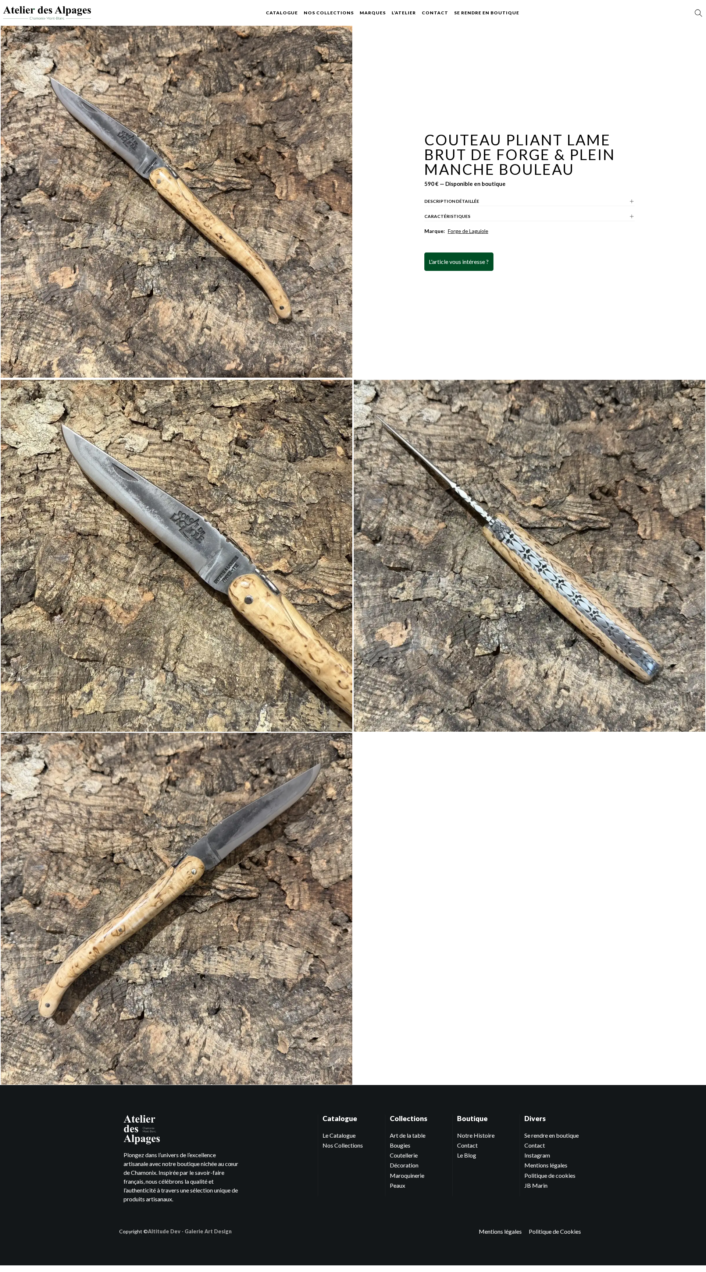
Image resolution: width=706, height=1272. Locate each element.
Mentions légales (545, 1165)
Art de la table (407, 1135)
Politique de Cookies (555, 1231)
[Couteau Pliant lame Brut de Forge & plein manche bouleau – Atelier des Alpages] (47, 13)
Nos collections (329, 12)
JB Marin (536, 1185)
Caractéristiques (447, 216)
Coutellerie (404, 1155)
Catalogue (282, 12)
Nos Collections (342, 1145)
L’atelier (404, 12)
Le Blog (466, 1155)
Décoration (404, 1165)
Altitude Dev (164, 1231)
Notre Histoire (476, 1135)
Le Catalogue (339, 1135)
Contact (435, 12)
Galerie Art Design (208, 1231)
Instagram (537, 1155)
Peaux (397, 1185)
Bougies (400, 1145)
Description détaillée (451, 201)
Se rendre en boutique (486, 12)
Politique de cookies (549, 1175)
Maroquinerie (407, 1175)
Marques (373, 12)
